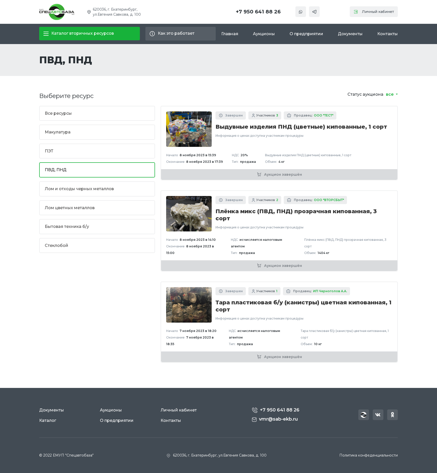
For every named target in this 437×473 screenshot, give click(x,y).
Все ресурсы (58, 113)
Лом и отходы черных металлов (79, 188)
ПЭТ (49, 151)
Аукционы (264, 33)
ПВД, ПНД (56, 169)
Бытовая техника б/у (67, 226)
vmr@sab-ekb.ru (278, 419)
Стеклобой (56, 245)
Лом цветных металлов (70, 207)
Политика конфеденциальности (368, 455)
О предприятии (306, 33)
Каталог (47, 420)
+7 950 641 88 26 (258, 11)
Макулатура (58, 132)
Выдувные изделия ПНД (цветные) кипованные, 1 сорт (301, 126)
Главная (229, 33)
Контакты (387, 33)
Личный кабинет (378, 11)
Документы (350, 33)
